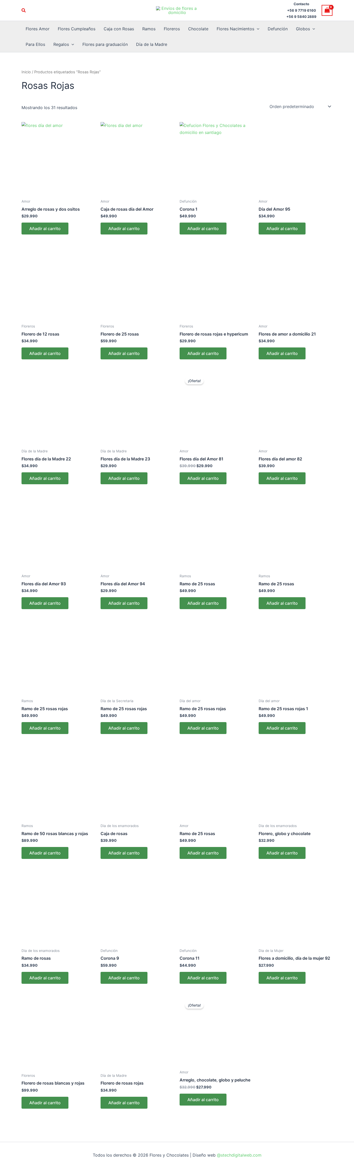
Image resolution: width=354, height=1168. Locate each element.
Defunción (278, 28)
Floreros (172, 28)
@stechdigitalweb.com (238, 1155)
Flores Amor (37, 28)
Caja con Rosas (119, 28)
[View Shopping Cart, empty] (327, 10)
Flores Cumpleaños (76, 28)
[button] (24, 10)
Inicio (26, 72)
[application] (256, 29)
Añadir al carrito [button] (45, 228)
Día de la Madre (151, 44)
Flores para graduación (105, 44)
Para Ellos (35, 44)
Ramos (148, 28)
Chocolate (198, 28)
